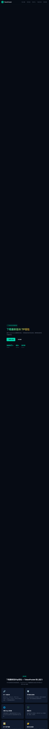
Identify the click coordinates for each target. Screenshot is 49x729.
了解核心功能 (11, 339)
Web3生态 (39, 2)
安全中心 (34, 2)
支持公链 (28, 2)
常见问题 (45, 2)
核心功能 (23, 2)
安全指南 (19, 339)
